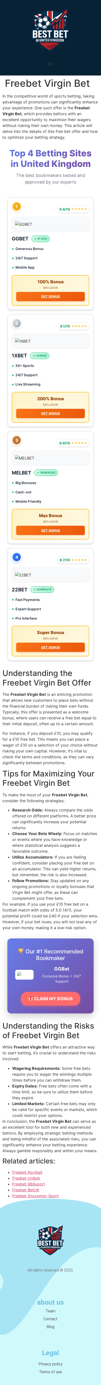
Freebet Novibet (27, 1172)
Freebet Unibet (26, 1178)
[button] (51, 64)
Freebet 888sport (28, 1184)
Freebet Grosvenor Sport (35, 1195)
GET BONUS (50, 296)
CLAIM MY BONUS (53, 998)
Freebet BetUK (25, 1189)
